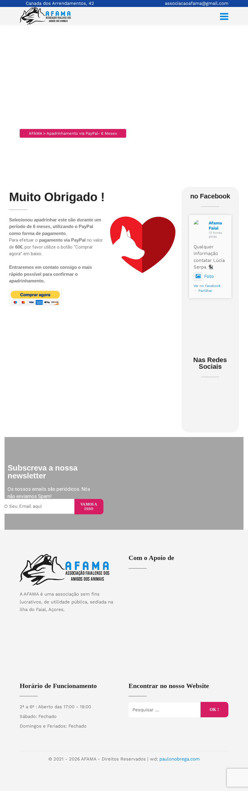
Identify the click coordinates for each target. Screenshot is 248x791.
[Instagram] (75, 620)
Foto (209, 276)
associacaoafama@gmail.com (196, 3)
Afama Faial (215, 225)
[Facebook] (64, 620)
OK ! (214, 709)
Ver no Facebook (207, 286)
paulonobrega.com (179, 759)
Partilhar (205, 291)
